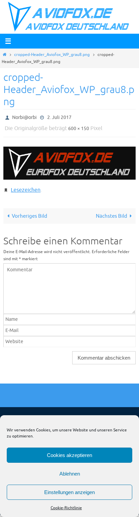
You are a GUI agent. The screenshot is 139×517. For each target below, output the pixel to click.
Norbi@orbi (24, 117)
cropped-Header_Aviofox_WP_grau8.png (52, 54)
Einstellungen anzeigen (69, 492)
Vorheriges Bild (29, 211)
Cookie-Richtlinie (66, 508)
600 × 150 (78, 126)
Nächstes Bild (111, 211)
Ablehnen (69, 474)
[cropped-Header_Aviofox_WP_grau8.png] (69, 160)
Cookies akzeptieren (69, 455)
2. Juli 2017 (59, 117)
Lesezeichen (25, 186)
